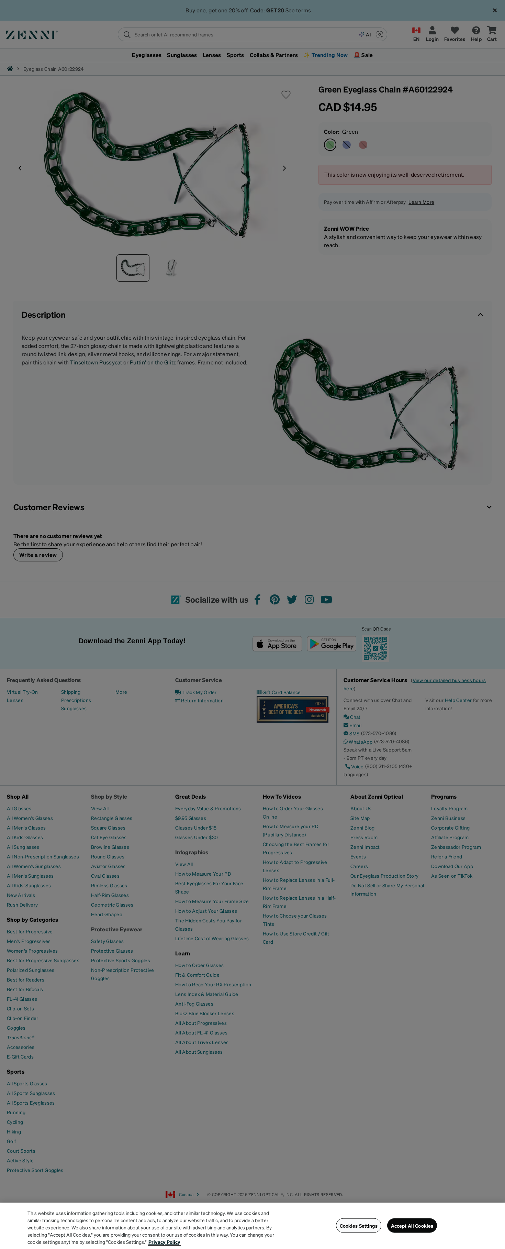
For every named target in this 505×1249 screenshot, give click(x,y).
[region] (252, 1226)
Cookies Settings (359, 1225)
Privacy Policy (164, 1242)
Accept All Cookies (412, 1225)
